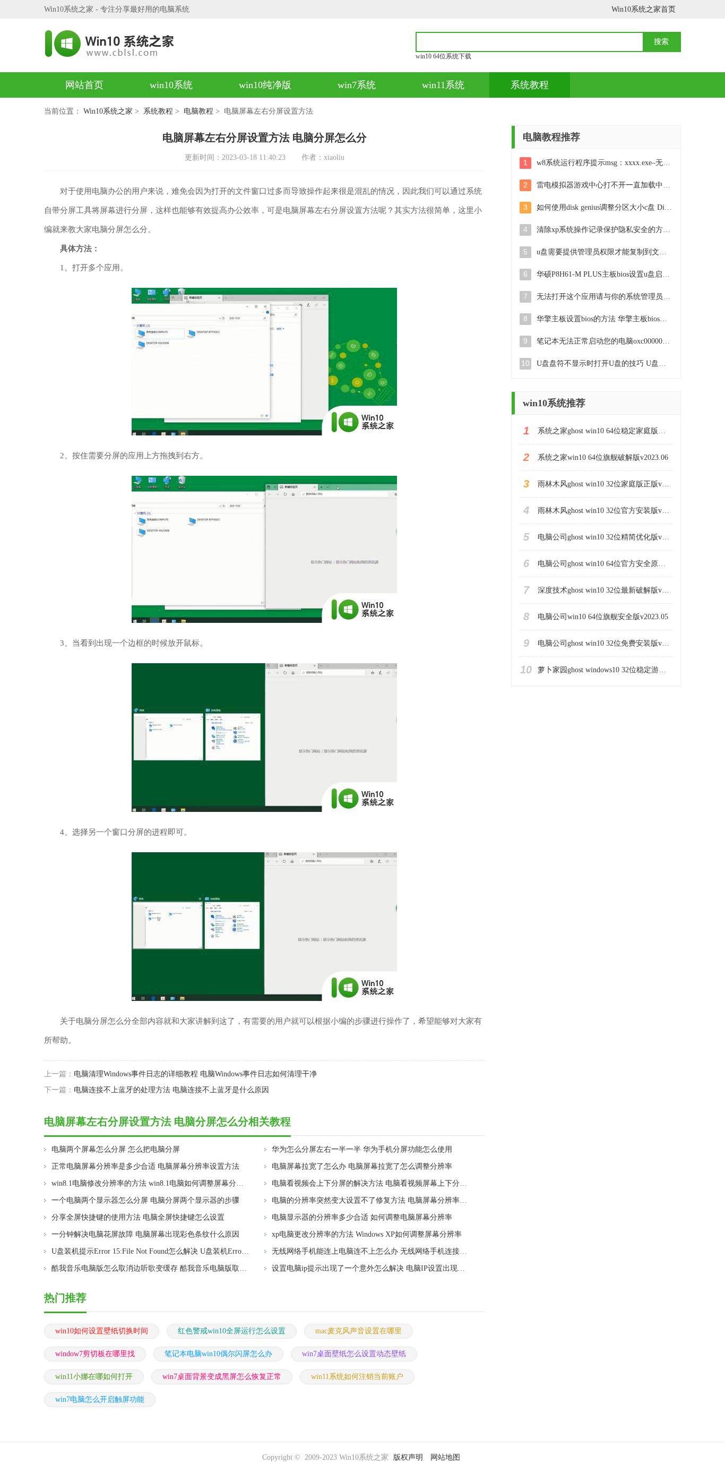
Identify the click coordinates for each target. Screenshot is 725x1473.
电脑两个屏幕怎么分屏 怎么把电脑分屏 (115, 1149)
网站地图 (445, 1457)
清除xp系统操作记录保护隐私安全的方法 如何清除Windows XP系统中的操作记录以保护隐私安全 (604, 230)
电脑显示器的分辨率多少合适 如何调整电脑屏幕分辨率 (362, 1217)
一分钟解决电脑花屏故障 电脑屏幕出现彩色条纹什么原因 (145, 1234)
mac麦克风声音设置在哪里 (358, 1331)
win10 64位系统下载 (443, 56)
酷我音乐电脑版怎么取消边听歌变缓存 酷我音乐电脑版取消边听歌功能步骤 (151, 1268)
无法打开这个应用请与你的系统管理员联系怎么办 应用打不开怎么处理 (604, 297)
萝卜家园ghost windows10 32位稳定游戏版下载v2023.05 (605, 670)
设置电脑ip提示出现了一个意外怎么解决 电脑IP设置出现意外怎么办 (371, 1268)
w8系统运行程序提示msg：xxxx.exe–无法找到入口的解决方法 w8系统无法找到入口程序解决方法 (604, 163)
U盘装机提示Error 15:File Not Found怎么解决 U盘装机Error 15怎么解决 (151, 1251)
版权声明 (408, 1457)
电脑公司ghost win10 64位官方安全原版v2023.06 (605, 564)
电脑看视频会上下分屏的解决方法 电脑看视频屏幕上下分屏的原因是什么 (371, 1183)
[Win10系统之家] (114, 44)
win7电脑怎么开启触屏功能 (99, 1399)
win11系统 (443, 85)
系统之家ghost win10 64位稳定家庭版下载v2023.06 (605, 431)
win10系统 (171, 85)
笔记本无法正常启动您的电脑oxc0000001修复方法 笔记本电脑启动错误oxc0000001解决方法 (604, 341)
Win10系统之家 (108, 111)
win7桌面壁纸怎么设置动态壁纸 (354, 1354)
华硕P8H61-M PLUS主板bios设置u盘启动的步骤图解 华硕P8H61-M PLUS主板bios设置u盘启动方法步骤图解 (604, 274)
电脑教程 (198, 111)
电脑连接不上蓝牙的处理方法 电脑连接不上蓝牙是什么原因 (171, 1090)
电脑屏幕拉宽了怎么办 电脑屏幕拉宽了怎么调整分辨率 (362, 1166)
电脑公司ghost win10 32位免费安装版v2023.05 (605, 643)
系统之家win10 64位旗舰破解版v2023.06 (603, 457)
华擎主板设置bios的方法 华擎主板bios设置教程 (604, 319)
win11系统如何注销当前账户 (357, 1377)
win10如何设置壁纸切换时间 (101, 1331)
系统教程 (530, 85)
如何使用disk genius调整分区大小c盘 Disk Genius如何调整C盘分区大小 (604, 207)
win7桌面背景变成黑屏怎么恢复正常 (221, 1377)
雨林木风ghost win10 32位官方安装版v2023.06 (605, 511)
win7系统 (357, 85)
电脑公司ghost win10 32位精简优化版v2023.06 (605, 537)
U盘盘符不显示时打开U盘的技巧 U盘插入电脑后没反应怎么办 (604, 363)
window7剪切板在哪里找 (95, 1354)
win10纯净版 (265, 85)
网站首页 (84, 85)
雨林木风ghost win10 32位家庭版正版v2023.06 (605, 484)
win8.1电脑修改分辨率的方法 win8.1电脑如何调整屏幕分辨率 (151, 1183)
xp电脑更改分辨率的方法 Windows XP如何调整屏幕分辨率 (367, 1234)
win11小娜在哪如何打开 (94, 1377)
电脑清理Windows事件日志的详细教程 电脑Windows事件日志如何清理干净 (195, 1074)
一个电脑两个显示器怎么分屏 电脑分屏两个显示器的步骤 (145, 1200)
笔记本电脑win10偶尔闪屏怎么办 (218, 1354)
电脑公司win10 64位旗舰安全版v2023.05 (603, 617)
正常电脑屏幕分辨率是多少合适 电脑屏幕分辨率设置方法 (145, 1166)
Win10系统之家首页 (643, 9)
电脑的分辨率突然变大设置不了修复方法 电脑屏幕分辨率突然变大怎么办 (371, 1200)
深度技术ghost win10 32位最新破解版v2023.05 (605, 590)
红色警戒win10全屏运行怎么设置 (232, 1331)
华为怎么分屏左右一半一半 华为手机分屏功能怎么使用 (362, 1149)
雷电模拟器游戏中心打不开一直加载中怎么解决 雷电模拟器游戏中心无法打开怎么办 (604, 185)
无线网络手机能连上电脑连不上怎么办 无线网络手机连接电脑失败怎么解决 (371, 1251)
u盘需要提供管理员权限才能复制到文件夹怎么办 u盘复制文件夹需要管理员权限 (604, 252)
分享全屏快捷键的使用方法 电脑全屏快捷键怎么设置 (138, 1217)
